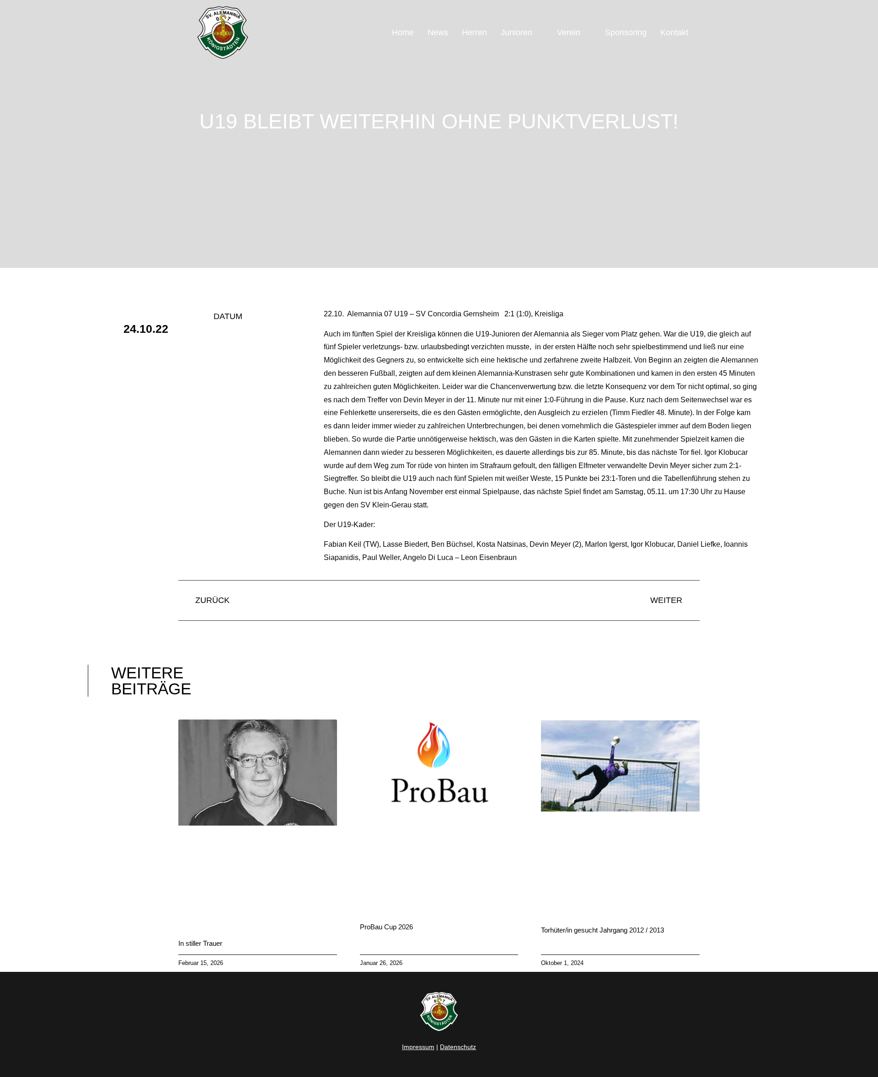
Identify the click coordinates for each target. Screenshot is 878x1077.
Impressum (418, 1046)
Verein (568, 32)
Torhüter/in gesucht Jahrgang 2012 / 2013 (602, 930)
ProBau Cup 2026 (386, 927)
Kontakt (674, 32)
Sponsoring (626, 32)
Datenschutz (458, 1046)
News (438, 32)
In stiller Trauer (200, 943)
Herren (474, 32)
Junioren (516, 32)
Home (403, 32)
